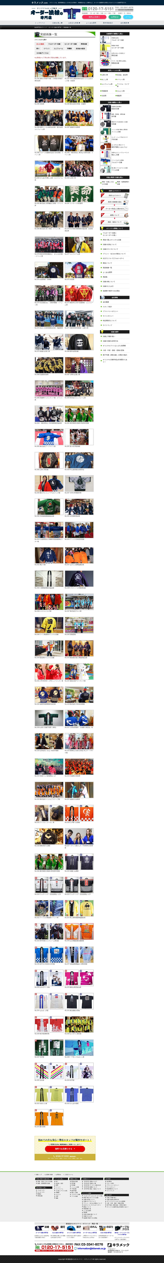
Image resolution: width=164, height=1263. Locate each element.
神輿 (57, 1185)
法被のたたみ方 (108, 286)
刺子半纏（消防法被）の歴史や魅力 (115, 355)
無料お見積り (94, 17)
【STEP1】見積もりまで (90, 1181)
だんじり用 (121, 91)
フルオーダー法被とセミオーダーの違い (110, 234)
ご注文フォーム (68, 1174)
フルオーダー (41, 1190)
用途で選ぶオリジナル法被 (112, 240)
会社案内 (109, 1181)
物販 (57, 1198)
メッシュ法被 (120, 131)
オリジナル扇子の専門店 (74, 1232)
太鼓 (57, 1196)
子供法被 (120, 138)
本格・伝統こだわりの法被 (108, 183)
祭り (37, 48)
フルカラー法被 (118, 161)
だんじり (58, 1194)
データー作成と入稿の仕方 (115, 209)
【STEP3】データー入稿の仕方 (92, 1185)
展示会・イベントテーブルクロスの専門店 (122, 1233)
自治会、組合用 (122, 75)
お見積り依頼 (49, 1174)
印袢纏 (120, 123)
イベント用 (121, 79)
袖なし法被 (120, 154)
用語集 (105, 277)
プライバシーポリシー (110, 311)
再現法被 (84, 44)
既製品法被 (119, 62)
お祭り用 (105, 75)
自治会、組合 (59, 1183)
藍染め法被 (116, 108)
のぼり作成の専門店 (106, 1232)
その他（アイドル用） (62, 1190)
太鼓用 (104, 96)
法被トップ (39, 1174)
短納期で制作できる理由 (111, 291)
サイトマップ (107, 325)
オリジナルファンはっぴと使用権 (114, 346)
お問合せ (115, 17)
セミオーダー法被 (71, 44)
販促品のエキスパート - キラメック (79, 1259)
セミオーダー (41, 1192)
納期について (114, 215)
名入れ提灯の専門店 (57, 1232)
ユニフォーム (58, 48)
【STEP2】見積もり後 (90, 1183)
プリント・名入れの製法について (114, 254)
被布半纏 (119, 146)
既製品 (39, 1194)
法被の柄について (109, 281)
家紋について (107, 263)
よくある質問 (91, 23)
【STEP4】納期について (90, 1187)
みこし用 (105, 79)
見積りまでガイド (115, 195)
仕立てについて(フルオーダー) (113, 258)
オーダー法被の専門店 (42, 1232)
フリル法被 (120, 169)
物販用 (119, 96)
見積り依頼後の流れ (115, 202)
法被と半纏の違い (109, 336)
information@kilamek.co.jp (92, 1248)
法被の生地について (110, 244)
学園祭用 (105, 91)
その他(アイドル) (42, 53)
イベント (47, 48)
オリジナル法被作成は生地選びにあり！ (115, 361)
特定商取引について (110, 320)
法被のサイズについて (110, 249)
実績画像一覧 (107, 268)
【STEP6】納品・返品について (92, 1189)
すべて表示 (40, 44)
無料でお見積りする (63, 1149)
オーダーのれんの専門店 (90, 1232)
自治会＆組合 (80, 48)
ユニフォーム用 (107, 84)
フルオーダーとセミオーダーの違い (93, 1196)
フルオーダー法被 (54, 44)
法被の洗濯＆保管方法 (110, 341)
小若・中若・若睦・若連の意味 (113, 350)
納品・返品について (115, 222)
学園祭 (69, 48)
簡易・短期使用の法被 (123, 183)
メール (128, 17)
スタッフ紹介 (107, 307)
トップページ (40, 23)
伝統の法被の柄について (90, 1214)
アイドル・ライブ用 (123, 85)
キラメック (40, 2)
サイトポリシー (108, 316)
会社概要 (106, 302)
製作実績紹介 (108, 23)
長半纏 (118, 115)
